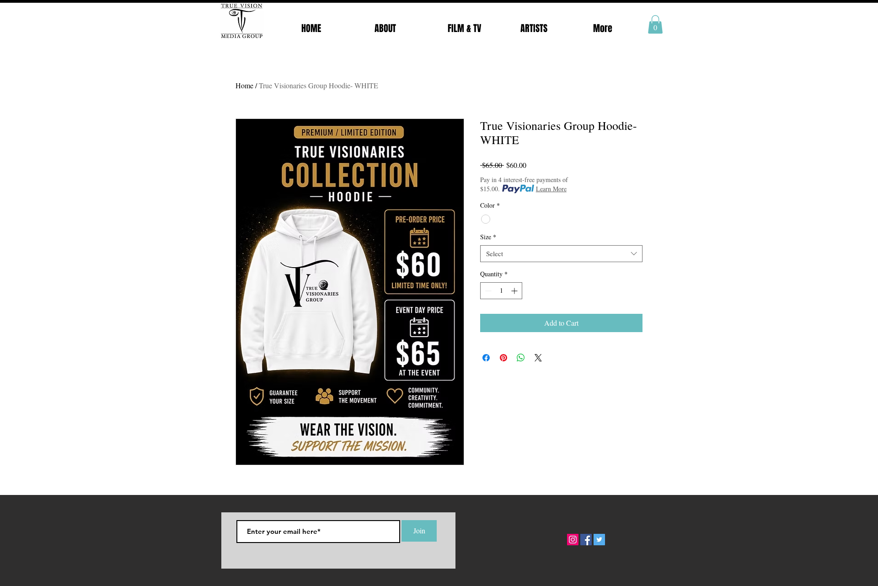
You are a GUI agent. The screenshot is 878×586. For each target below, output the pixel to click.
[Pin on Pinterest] (503, 357)
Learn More (551, 188)
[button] (655, 24)
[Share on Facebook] (486, 357)
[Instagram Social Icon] (572, 539)
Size (488, 237)
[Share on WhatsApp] (520, 357)
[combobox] (561, 254)
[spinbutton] (501, 291)
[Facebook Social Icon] (586, 539)
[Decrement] (487, 291)
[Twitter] (599, 539)
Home (244, 85)
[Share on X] (538, 357)
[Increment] (515, 291)
